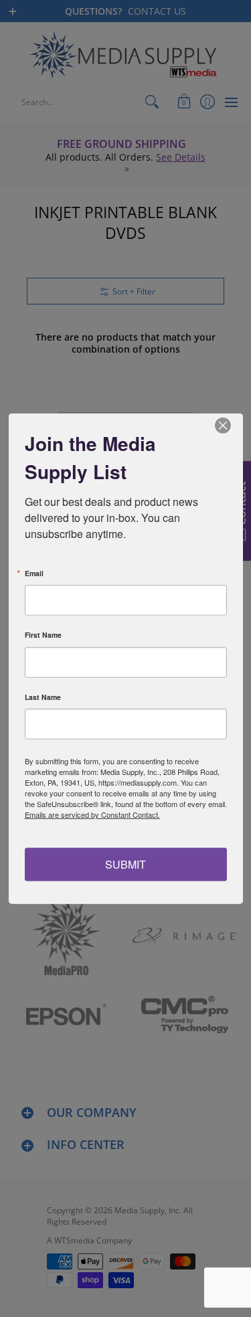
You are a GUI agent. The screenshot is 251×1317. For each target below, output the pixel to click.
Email (34, 573)
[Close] (231, 426)
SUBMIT (125, 863)
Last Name (43, 697)
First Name (43, 635)
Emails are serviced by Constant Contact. (92, 814)
